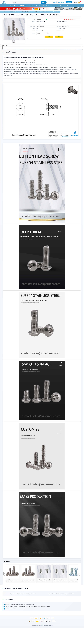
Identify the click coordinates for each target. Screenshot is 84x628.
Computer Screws (59, 5)
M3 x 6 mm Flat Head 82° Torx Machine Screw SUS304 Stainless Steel (31, 580)
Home (4, 11)
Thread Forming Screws (48, 5)
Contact (75, 2)
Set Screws (31, 5)
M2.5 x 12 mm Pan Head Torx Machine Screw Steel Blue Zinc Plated (63, 580)
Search (43, 2)
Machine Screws (14, 5)
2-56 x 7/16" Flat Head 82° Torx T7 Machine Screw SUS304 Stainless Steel (47, 580)
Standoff (38, 5)
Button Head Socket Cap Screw (41, 11)
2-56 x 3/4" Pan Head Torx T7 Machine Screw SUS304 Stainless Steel (15, 580)
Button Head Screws (26, 11)
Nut (67, 5)
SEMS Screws (23, 5)
